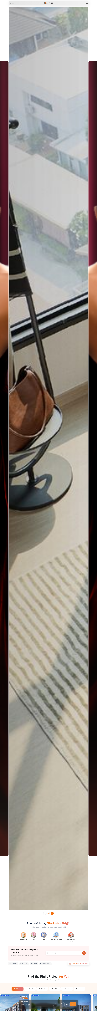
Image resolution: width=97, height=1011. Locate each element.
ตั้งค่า (61, 1004)
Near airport (79, 989)
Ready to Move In (13, 964)
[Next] (52, 913)
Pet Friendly (42, 989)
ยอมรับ (73, 1004)
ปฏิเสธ (67, 1004)
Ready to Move (17, 989)
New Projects (34, 964)
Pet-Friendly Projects (45, 964)
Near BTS (54, 989)
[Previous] (44, 913)
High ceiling (67, 989)
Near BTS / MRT (24, 964)
